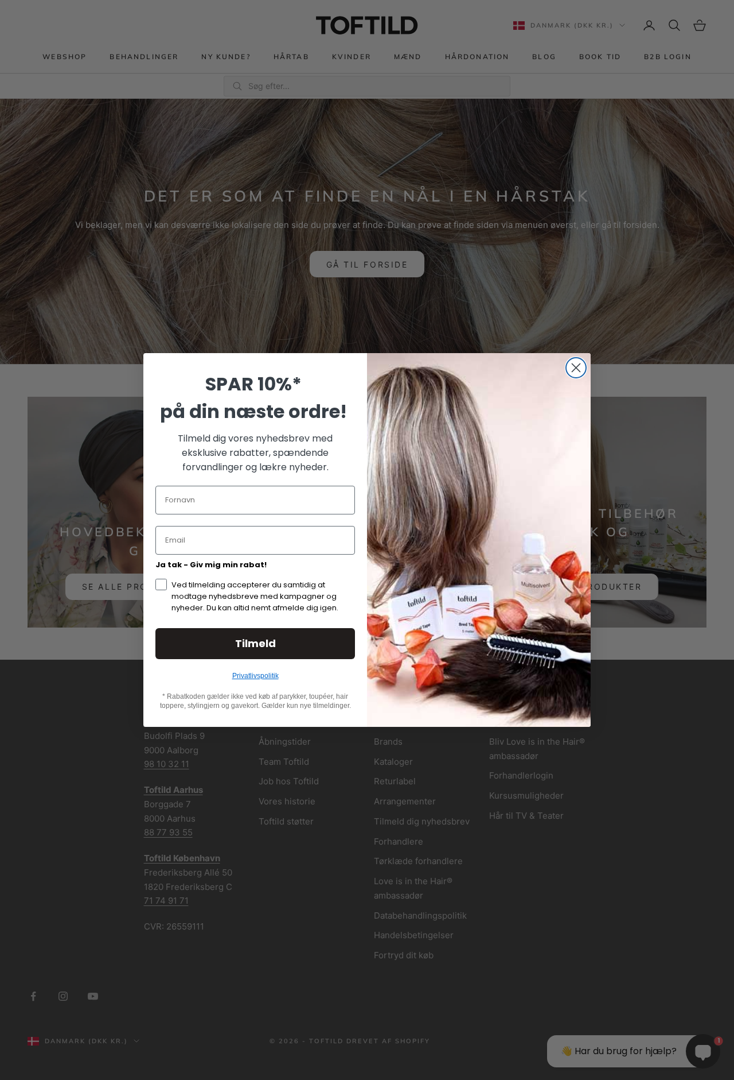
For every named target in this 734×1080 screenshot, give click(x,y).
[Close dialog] (576, 368)
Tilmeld (255, 643)
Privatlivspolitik (255, 676)
